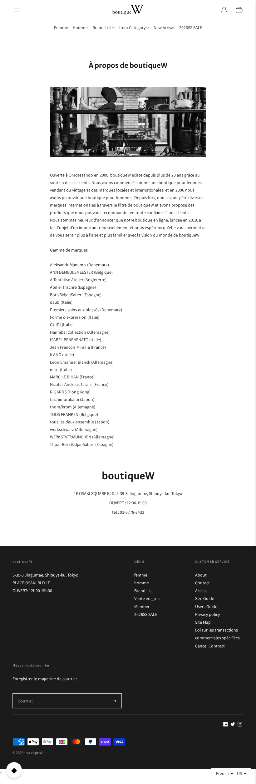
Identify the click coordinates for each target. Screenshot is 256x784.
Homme (80, 27)
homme (141, 583)
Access (201, 590)
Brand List (143, 590)
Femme (61, 27)
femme (140, 575)
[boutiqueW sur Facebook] (225, 725)
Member (142, 606)
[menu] (16, 10)
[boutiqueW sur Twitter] (232, 725)
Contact (202, 583)
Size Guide (204, 598)
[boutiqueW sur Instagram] (240, 725)
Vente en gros (147, 598)
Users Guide (206, 606)
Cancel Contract (210, 646)
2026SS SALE (190, 27)
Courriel (25, 693)
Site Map (203, 622)
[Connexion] (224, 10)
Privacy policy (207, 614)
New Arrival (164, 27)
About (201, 575)
